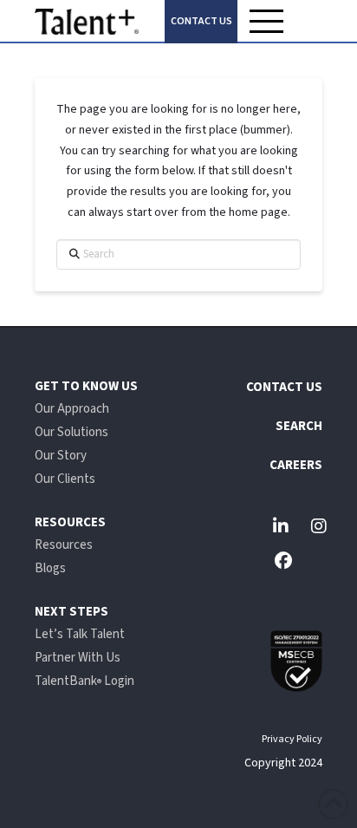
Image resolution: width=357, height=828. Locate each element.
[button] (267, 21)
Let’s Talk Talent (80, 634)
